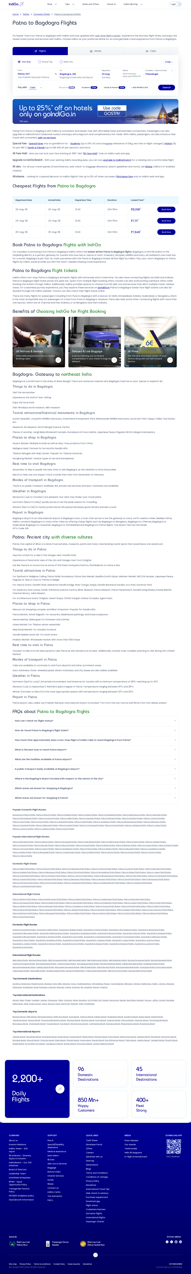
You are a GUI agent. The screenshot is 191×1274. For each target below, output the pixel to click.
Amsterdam (89, 1004)
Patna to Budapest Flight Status (52, 913)
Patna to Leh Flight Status (136, 876)
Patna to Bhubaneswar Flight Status (109, 876)
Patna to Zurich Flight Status (129, 913)
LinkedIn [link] (180, 1241)
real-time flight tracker (108, 35)
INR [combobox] (168, 62)
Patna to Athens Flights (108, 849)
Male (26, 1004)
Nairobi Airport (98, 1040)
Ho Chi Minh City (95, 1000)
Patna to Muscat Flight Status (25, 910)
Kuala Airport (85, 1040)
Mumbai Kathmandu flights (140, 971)
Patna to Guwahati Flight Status (26, 876)
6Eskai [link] (50, 1184)
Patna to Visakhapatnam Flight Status (109, 883)
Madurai (170, 984)
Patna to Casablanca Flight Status (80, 906)
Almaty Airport (70, 1044)
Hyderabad (28, 987)
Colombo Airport (47, 1040)
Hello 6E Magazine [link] (133, 1152)
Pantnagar (17, 987)
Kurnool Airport (127, 1020)
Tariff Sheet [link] (92, 1140)
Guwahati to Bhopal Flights (24, 937)
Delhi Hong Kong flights (117, 971)
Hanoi (44, 1004)
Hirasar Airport (34, 1020)
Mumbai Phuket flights (75, 971)
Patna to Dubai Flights (44, 842)
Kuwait (105, 1000)
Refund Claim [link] (54, 1171)
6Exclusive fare (124, 176)
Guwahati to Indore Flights (74, 940)
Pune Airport (74, 1017)
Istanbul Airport (143, 1037)
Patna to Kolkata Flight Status (25, 872)
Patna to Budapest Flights (43, 852)
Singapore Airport (49, 1037)
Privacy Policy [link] (92, 1181)
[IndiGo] (16, 4)
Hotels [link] (51, 1179)
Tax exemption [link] (55, 1196)
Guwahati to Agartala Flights (159, 933)
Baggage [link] (52, 1167)
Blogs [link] (88, 1168)
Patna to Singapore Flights (65, 842)
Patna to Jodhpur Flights (44, 829)
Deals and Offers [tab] (90, 4)
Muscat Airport (33, 1040)
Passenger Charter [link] (95, 1221)
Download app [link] (93, 1201)
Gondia (137, 984)
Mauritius (83, 1000)
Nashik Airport (157, 1017)
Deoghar (66, 984)
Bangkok (170, 1000)
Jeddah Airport (19, 1037)
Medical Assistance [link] (57, 1151)
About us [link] (13, 1140)
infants (168, 143)
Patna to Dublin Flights (22, 852)
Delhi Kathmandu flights (97, 960)
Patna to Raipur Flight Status (134, 872)
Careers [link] (90, 1152)
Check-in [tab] (111, 4)
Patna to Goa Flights (21, 822)
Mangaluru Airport (20, 1024)
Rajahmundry (37, 984)
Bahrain (74, 1004)
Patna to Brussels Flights (129, 849)
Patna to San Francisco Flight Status (157, 910)
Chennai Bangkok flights (96, 971)
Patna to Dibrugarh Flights (47, 825)
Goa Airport (64, 1024)
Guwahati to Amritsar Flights (49, 937)
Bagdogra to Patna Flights (24, 815)
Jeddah (43, 1000)
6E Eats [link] (51, 1159)
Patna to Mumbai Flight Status (158, 869)
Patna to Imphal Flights (68, 825)
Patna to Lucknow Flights (48, 818)
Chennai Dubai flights (66, 964)
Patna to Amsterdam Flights (67, 849)
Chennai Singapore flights (24, 964)
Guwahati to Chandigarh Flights (126, 937)
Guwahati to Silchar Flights (134, 933)
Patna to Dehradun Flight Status (76, 879)
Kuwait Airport (75, 1037)
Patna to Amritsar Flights (132, 818)
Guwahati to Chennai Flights (95, 930)
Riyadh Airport (171, 1040)
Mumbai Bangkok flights (161, 960)
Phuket (27, 1000)
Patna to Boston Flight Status (25, 899)
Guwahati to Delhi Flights (47, 930)
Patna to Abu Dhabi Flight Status (79, 903)
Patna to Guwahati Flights (24, 825)
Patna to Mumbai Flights (156, 815)
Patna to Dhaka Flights (105, 845)
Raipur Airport (144, 1017)
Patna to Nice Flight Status (24, 917)
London (162, 1000)
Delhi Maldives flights (118, 960)
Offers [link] (89, 1148)
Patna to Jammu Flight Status (80, 876)
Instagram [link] (176, 1241)
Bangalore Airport (44, 1017)
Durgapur (43, 987)
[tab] (133, 4)
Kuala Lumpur (35, 1004)
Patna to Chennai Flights (154, 818)
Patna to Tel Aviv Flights (151, 852)
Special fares (36, 143)
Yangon (147, 1000)
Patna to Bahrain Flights (126, 845)
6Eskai (148, 166)
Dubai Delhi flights (37, 971)
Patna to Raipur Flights (87, 815)
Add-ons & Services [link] (57, 1163)
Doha (57, 1004)
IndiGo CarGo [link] (54, 1192)
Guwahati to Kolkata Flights (70, 930)
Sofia (81, 1004)
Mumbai (48, 984)
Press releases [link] (131, 1140)
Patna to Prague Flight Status (108, 906)
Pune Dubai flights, (148, 967)
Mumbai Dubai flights (38, 960)
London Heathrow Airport (103, 1044)
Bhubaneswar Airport (130, 1024)
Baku (22, 1000)
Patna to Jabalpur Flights (135, 825)
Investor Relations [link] (17, 1144)
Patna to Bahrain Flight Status (25, 913)
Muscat (51, 1004)
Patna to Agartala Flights (89, 818)
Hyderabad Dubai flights (153, 964)
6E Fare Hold (90, 153)
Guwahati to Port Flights (23, 947)
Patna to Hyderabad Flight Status (76, 869)
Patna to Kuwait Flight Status (51, 910)
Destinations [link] (92, 1164)
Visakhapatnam (84, 984)
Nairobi (123, 1000)
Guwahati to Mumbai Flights (109, 933)
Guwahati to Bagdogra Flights (151, 930)
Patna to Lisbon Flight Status (136, 903)
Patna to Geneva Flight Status (155, 913)
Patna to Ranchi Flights (46, 815)
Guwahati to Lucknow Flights (147, 944)
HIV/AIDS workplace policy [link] (21, 1195)
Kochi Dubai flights (164, 967)
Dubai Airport (63, 1037)
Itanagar (60, 987)
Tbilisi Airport (130, 1040)
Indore (68, 987)
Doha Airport (113, 1037)
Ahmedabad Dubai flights (88, 964)
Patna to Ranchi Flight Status (48, 869)
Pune (55, 984)
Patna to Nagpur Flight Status (103, 879)
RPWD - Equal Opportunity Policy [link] (18, 1183)
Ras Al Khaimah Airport (114, 1040)
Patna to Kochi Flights (65, 829)
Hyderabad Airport (115, 1017)
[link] (22, 1243)
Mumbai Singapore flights (139, 960)
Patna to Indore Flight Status (25, 879)
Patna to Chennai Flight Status (104, 869)
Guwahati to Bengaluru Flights (26, 933)
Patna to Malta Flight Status (53, 903)
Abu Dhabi (131, 1000)
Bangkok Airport (19, 1040)
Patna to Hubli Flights (83, 822)
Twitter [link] (171, 1241)
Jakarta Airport (143, 1040)
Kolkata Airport (100, 1017)
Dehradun (128, 984)
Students (75, 143)
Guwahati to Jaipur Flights (123, 940)
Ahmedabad (97, 984)
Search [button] (167, 87)
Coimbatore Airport (97, 1024)
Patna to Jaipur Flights (156, 825)
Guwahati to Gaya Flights (24, 940)
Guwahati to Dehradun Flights (154, 937)
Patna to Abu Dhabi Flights (89, 842)
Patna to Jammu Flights (23, 829)
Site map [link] (13, 1264)
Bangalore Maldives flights (24, 967)
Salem (155, 984)
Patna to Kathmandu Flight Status (52, 899)
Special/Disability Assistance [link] (56, 1146)
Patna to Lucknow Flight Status (131, 869)
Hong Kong (114, 1000)
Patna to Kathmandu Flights (113, 842)
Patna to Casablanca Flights (152, 849)
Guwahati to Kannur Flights (49, 944)
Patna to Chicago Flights (23, 849)
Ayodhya (16, 984)
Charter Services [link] (56, 1175)
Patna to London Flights (147, 845)
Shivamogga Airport (79, 1024)
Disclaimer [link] (91, 1185)
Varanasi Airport (141, 1020)
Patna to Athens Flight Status (25, 906)
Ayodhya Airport (131, 1017)
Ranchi (96, 987)
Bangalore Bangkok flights (127, 967)
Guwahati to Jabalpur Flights (98, 940)
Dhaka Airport (88, 1037)
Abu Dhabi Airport (33, 1037)
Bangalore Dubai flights (46, 964)
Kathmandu (18, 1004)
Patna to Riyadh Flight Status (133, 906)
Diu (82, 987)
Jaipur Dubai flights (21, 971)
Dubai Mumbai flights (106, 967)
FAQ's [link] (50, 1200)
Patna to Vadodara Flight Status (78, 883)
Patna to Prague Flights (130, 852)
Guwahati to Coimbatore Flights (97, 937)
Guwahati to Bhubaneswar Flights (54, 933)
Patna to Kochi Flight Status (51, 883)
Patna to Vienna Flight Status (104, 913)
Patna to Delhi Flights (69, 818)
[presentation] (89, 87)
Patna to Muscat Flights (65, 845)
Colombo (68, 1000)
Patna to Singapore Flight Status (26, 903)
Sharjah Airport (72, 1040)
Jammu (162, 984)
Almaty (16, 1000)
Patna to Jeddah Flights (155, 842)
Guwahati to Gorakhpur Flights (49, 940)
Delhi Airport (31, 1017)
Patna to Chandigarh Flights (91, 825)
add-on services (47, 137)
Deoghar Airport (87, 1020)
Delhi (60, 984)
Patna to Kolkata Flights (67, 815)
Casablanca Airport (54, 1044)
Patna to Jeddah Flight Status (76, 910)
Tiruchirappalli (117, 984)
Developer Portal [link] (94, 1144)
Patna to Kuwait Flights (85, 845)
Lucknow (52, 987)
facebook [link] (167, 1241)
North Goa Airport (60, 1017)
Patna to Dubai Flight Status (80, 899)
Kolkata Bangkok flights (132, 964)
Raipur (107, 984)
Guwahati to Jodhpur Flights (25, 944)
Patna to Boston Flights (168, 845)
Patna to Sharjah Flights (23, 845)
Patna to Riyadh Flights (44, 845)
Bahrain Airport (101, 1037)
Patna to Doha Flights (135, 842)
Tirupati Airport (53, 1024)
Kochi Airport (100, 1020)
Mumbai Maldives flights (110, 964)
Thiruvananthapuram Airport (53, 1020)
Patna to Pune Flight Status (78, 872)
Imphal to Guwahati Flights (24, 930)
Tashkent (35, 1000)
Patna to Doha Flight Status (158, 906)
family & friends (36, 147)
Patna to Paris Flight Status (160, 903)
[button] (37, 74)
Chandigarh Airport (37, 1024)
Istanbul (139, 1000)
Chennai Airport (86, 1017)
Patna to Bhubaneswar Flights (129, 822)
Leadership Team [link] (17, 1173)
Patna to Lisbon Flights (44, 849)
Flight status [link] (92, 1205)
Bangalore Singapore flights (67, 967)
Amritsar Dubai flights (55, 971)
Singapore (52, 1000)
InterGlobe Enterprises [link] (19, 1177)
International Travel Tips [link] (97, 1189)
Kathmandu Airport (128, 1037)
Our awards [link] (130, 1144)
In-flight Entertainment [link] (136, 1156)
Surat (36, 987)
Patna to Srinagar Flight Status (26, 883)
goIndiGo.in (104, 287)
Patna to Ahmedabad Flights (25, 818)
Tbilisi (60, 1000)
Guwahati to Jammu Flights (147, 940)
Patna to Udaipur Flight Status (139, 883)
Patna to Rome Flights (110, 852)
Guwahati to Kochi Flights (73, 944)
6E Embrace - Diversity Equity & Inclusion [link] (20, 1157)
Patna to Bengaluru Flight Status (52, 872)
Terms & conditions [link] (42, 1264)
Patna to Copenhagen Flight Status (108, 899)
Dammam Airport (168, 1037)
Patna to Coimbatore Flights (61, 822)
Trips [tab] (67, 4)
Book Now (166, 209)
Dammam (65, 1004)
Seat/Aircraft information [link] (21, 1199)
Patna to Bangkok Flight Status (137, 899)
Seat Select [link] (53, 1155)
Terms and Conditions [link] (97, 1173)
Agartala (88, 987)
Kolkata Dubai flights (45, 967)
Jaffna (155, 1000)
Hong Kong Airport (84, 1044)
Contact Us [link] (53, 1188)
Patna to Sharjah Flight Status (103, 910)
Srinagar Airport (73, 1020)
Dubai (75, 1000)
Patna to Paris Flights (88, 849)
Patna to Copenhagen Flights (67, 852)
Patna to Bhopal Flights (111, 818)
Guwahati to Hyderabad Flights (83, 933)
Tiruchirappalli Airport (158, 1020)
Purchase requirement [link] (97, 1197)
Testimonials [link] (131, 1148)
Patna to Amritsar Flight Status (54, 876)
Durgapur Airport (113, 1024)
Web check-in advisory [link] (97, 1193)
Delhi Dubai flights (20, 960)
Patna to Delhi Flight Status (24, 869)
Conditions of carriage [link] (97, 1177)
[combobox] (159, 72)
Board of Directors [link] (18, 1169)
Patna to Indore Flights (114, 825)
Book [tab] (50, 4)
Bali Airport (155, 1037)
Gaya (73, 984)
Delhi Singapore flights (57, 960)
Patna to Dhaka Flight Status (129, 910)
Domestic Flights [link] (94, 1213)
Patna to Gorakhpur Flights (104, 822)
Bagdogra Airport (147, 1024)
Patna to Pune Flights (40, 822)
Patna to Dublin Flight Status (79, 913)
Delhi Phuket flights (88, 967)
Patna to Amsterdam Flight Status (108, 903)
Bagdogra (25, 984)
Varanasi (76, 987)
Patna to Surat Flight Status (129, 879)
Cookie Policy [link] (59, 1264)
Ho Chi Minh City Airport (35, 1044)
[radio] (19, 61)
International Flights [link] (95, 1217)
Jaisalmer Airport (20, 1020)
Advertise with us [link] (94, 1156)
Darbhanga (146, 984)
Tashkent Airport (157, 1040)
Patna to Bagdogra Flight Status (155, 879)
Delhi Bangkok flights (77, 960)
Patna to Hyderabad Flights (109, 815)
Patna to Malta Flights (90, 852)
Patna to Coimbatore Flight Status (27, 886)
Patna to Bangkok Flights (23, 842)
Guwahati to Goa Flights (72, 937)
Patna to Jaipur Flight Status (159, 872)
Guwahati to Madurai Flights (121, 944)
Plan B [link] (50, 1140)
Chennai (104, 987)
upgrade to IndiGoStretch (117, 160)
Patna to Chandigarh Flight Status (162, 876)
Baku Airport (60, 1040)
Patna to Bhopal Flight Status (50, 879)
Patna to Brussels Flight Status (51, 906)
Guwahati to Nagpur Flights (96, 944)
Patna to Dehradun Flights (154, 822)
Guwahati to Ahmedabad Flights (123, 930)
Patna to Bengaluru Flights (133, 815)
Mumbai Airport (19, 1017)
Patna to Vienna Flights (22, 856)
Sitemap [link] (90, 1160)
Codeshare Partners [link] (95, 1209)
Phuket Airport (18, 1044)
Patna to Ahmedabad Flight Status (106, 872)
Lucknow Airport (113, 1020)
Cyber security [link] (74, 1264)
